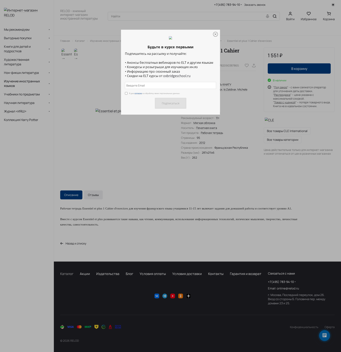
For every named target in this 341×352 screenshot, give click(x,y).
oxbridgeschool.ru (177, 76)
